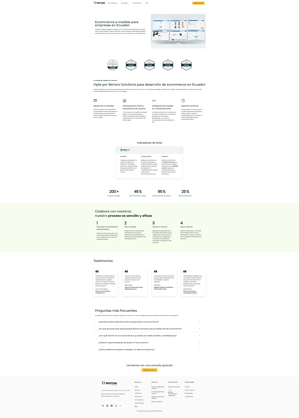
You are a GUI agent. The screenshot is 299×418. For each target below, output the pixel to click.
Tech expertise (139, 400)
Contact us (138, 393)
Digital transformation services (157, 397)
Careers (187, 387)
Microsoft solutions (156, 401)
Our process (138, 396)
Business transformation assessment (172, 393)
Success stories (139, 403)
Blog (136, 406)
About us (137, 390)
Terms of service (190, 390)
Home (136, 387)
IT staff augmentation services (157, 392)
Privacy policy (189, 393)
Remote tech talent (174, 387)
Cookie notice (189, 396)
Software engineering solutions (157, 387)
